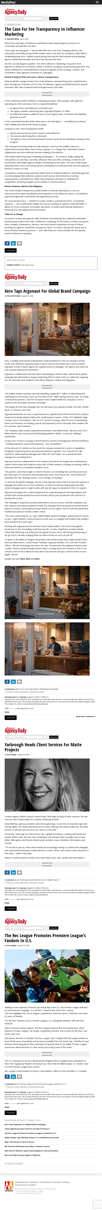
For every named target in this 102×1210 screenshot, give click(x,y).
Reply (7, 712)
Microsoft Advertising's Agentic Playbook (22, 1155)
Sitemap (66, 1182)
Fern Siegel (11, 754)
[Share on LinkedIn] (13, 243)
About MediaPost (21, 1182)
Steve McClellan (13, 296)
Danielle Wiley (13, 39)
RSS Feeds (57, 1182)
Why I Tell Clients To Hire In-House (19, 1142)
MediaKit (33, 1182)
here (22, 558)
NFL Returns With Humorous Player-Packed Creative (27, 1146)
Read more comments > (86, 716)
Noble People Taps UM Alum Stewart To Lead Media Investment (32, 1138)
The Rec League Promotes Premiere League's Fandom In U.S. (31, 1133)
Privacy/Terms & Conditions (25, 1185)
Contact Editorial (45, 1182)
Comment (10, 250)
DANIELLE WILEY (13, 265)
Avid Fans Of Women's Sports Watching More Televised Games (31, 1151)
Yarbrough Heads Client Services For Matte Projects (27, 1129)
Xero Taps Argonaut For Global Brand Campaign (25, 1124)
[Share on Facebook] (7, 243)
